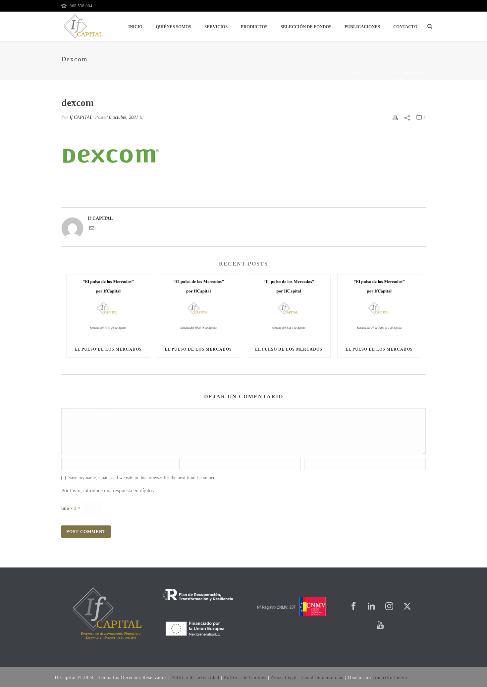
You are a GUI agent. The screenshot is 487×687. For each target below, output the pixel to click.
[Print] (395, 117)
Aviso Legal (284, 677)
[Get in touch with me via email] (91, 229)
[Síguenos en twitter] (407, 606)
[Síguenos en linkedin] (371, 606)
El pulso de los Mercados (108, 349)
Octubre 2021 (386, 73)
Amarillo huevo (390, 677)
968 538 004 (81, 5)
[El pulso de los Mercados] (108, 307)
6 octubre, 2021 (123, 117)
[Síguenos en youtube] (380, 625)
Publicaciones (362, 26)
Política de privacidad (195, 677)
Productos (254, 26)
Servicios (216, 26)
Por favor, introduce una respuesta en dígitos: (108, 490)
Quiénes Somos (173, 26)
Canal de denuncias (322, 677)
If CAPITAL (81, 117)
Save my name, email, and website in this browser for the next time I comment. (143, 477)
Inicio (135, 26)
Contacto (405, 26)
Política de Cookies (245, 677)
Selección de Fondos (306, 26)
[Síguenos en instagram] (389, 606)
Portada (358, 73)
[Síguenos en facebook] (353, 606)
